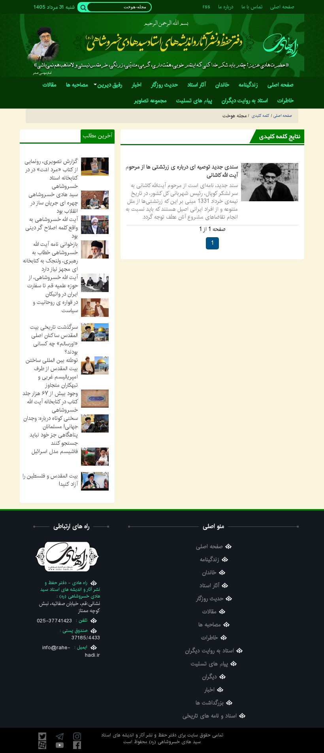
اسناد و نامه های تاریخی (210, 716)
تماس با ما (251, 7)
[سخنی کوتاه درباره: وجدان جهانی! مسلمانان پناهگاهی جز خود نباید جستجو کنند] (95, 423)
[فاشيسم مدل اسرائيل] (95, 456)
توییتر (42, 736)
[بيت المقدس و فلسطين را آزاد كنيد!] (95, 481)
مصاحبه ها (209, 625)
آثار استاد (209, 586)
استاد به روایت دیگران (209, 651)
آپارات (42, 745)
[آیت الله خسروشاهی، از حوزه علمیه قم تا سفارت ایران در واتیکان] (95, 282)
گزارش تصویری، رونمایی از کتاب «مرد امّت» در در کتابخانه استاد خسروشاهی (51, 174)
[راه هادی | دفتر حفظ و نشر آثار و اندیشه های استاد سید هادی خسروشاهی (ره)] (280, 45)
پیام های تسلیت (209, 664)
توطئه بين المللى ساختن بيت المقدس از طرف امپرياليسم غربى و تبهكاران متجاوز (52, 373)
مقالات (209, 612)
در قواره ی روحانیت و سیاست (55, 306)
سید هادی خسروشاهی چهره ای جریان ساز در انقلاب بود (53, 203)
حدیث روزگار (209, 599)
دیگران (209, 677)
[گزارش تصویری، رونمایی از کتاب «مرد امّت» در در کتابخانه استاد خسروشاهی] (95, 166)
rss (206, 7)
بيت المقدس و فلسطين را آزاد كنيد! (50, 480)
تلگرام (60, 736)
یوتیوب (60, 745)
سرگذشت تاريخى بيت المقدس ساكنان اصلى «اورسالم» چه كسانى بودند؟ (54, 339)
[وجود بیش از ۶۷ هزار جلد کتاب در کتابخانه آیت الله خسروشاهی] (95, 398)
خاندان (209, 573)
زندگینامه (209, 560)
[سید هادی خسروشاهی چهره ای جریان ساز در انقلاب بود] (95, 199)
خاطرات (209, 638)
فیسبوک (77, 745)
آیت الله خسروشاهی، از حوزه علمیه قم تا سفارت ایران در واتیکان (52, 286)
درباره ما (226, 7)
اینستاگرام (77, 736)
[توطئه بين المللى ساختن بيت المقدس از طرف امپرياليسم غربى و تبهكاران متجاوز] (95, 365)
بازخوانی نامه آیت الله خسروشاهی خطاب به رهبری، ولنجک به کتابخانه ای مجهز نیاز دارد (50, 257)
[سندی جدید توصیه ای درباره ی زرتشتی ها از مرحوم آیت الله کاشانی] (269, 182)
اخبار (209, 690)
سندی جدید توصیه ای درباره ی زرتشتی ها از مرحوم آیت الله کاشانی (182, 171)
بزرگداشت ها (210, 703)
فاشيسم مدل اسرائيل (55, 451)
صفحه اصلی (282, 7)
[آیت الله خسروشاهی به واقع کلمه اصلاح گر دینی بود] (95, 224)
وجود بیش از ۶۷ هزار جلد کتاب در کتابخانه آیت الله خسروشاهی (50, 402)
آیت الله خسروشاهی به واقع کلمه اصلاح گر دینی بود (51, 228)
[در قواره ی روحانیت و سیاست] (95, 307)
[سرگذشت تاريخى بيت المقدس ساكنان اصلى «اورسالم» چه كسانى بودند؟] (95, 332)
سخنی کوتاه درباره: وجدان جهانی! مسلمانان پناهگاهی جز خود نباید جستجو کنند (50, 431)
